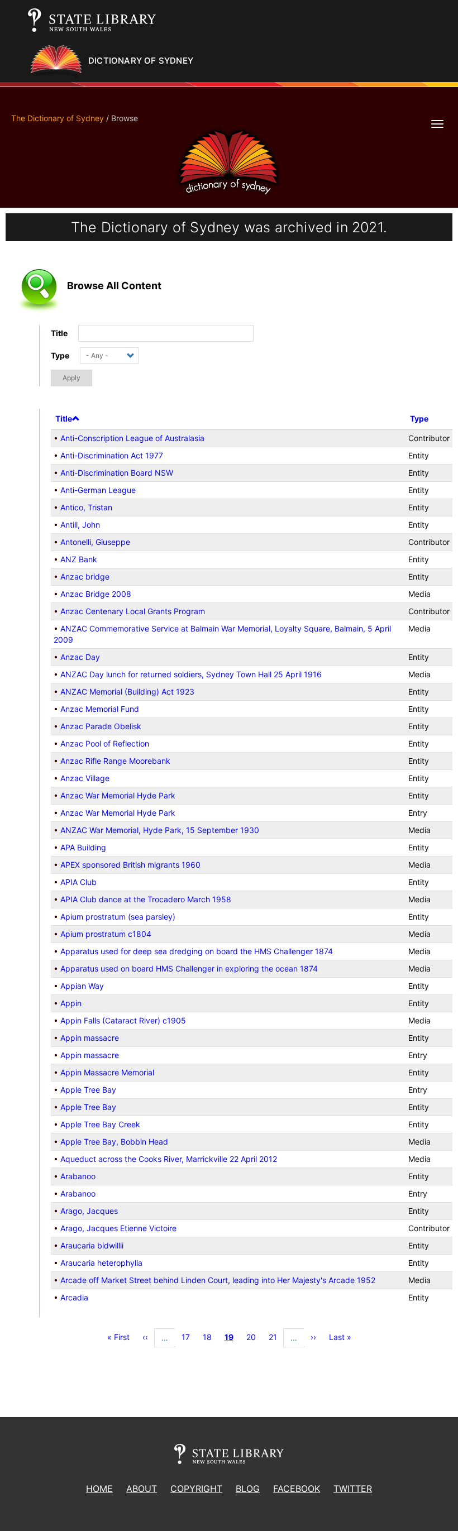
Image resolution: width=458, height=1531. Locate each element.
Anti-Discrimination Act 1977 (111, 455)
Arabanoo (78, 1176)
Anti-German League (98, 490)
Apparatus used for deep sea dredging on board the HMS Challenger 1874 (196, 951)
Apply (71, 378)
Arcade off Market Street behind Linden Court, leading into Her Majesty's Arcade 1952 (217, 1280)
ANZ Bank (78, 559)
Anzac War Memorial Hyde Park (117, 795)
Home (99, 1488)
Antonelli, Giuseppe (95, 542)
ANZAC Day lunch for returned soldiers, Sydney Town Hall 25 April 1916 (191, 674)
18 (210, 1337)
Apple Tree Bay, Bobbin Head (114, 1141)
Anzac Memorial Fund (99, 709)
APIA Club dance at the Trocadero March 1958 (145, 899)
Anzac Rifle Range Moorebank (115, 761)
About (141, 1488)
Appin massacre (89, 1037)
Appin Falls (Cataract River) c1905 (123, 1020)
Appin (71, 1003)
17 (189, 1337)
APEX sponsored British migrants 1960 (130, 864)
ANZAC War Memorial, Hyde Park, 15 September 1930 (159, 830)
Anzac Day (80, 657)
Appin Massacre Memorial (107, 1072)
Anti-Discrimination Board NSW (116, 472)
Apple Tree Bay (88, 1089)
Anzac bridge (84, 576)
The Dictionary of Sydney (57, 118)
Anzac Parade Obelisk (100, 726)
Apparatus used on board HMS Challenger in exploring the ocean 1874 (189, 968)
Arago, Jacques (89, 1211)
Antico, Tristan (86, 507)
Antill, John (80, 524)
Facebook (296, 1488)
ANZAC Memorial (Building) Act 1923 (127, 691)
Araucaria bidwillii (91, 1245)
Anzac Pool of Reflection (104, 743)
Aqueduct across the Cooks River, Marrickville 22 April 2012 (168, 1159)
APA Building (83, 847)
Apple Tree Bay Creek (100, 1124)
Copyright (196, 1488)
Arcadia (74, 1297)
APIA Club (78, 882)
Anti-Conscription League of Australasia (132, 438)
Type (60, 355)
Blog (248, 1488)
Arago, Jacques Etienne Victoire (118, 1228)
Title (59, 333)
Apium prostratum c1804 (105, 934)
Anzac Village (84, 778)
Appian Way (82, 986)
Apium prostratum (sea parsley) (117, 916)
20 (254, 1337)
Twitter (352, 1488)
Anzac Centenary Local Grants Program (132, 611)
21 (276, 1337)
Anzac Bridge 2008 (95, 594)
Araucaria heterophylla (101, 1262)
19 (232, 1339)
